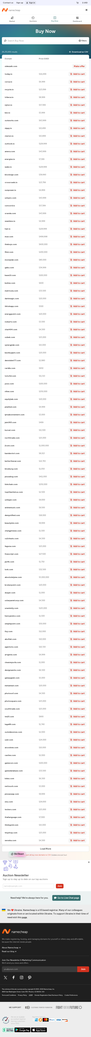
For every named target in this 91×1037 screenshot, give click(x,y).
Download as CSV (80, 52)
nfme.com (9, 391)
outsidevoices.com (13, 732)
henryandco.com (12, 616)
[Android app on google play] (22, 1029)
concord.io (10, 205)
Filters (84, 41)
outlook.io (10, 144)
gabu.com (9, 267)
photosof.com (11, 693)
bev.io (7, 113)
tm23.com (9, 716)
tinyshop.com (11, 833)
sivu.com (9, 802)
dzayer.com (10, 593)
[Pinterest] (29, 977)
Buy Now (54, 21)
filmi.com (9, 252)
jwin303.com (10, 422)
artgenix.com (11, 654)
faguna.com (10, 546)
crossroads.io (11, 182)
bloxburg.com (11, 469)
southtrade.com (12, 709)
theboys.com (11, 244)
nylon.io (8, 105)
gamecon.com (11, 763)
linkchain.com (11, 484)
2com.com (9, 445)
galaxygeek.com (12, 678)
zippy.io (8, 128)
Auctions (33, 21)
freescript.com (11, 554)
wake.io (8, 167)
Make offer (79, 66)
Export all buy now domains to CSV (37, 855)
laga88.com (10, 724)
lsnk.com (9, 569)
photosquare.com (13, 701)
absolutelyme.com (13, 577)
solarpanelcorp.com (14, 600)
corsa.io (8, 82)
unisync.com (10, 198)
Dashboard (77, 21)
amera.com (10, 151)
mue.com (9, 236)
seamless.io (10, 221)
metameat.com (11, 685)
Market (12, 21)
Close (89, 862)
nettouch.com (11, 786)
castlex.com (10, 755)
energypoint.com (12, 314)
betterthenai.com (13, 461)
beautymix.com (12, 523)
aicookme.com (11, 747)
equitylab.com (11, 399)
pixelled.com (10, 407)
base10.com (10, 275)
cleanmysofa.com (13, 662)
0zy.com (8, 631)
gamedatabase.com (14, 771)
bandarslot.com (12, 453)
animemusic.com (12, 507)
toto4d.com (10, 376)
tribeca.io (9, 97)
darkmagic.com (12, 298)
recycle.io (9, 89)
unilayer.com (10, 500)
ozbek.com (10, 337)
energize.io (10, 159)
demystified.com (12, 515)
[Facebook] (13, 977)
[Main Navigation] (86, 10)
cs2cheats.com (11, 538)
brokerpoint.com (12, 585)
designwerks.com (13, 670)
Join (59, 886)
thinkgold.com (11, 825)
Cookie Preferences (71, 995)
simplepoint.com (12, 624)
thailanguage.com (13, 817)
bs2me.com (10, 283)
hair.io (7, 229)
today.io (8, 74)
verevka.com (10, 840)
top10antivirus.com (14, 492)
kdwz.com (9, 778)
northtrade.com (12, 438)
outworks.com (11, 120)
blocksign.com (11, 175)
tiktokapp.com (11, 306)
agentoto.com (11, 647)
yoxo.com (9, 384)
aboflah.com (10, 639)
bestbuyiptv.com (12, 353)
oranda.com (10, 213)
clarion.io (9, 136)
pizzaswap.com (12, 794)
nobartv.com (11, 322)
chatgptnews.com (13, 531)
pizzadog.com (11, 476)
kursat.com (10, 430)
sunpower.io (10, 190)
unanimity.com (11, 608)
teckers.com (10, 809)
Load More (45, 849)
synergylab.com (12, 345)
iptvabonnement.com (14, 415)
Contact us (8, 3)
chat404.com (11, 329)
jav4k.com (9, 562)
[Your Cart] (77, 2)
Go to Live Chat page (68, 898)
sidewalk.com (11, 66)
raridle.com (10, 368)
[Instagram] (21, 977)
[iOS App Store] (39, 1029)
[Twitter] (5, 977)
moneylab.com (11, 260)
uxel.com (9, 740)
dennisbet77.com (13, 360)
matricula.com (11, 291)
